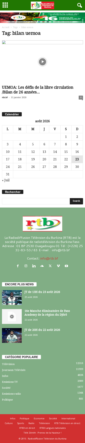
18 (20, 159)
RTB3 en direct (27, 427)
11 (20, 152)
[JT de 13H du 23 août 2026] (12, 297)
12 (33, 152)
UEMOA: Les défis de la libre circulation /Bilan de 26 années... (37, 89)
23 (77, 159)
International (68, 418)
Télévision (8, 364)
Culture (9, 423)
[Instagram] (27, 266)
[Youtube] (67, 266)
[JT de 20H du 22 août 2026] (12, 335)
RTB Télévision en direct (67, 423)
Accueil (5, 27)
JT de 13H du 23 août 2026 (42, 291)
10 (7, 152)
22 (66, 159)
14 (55, 152)
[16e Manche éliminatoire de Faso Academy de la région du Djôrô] (12, 316)
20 (44, 159)
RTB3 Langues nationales (53, 427)
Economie (39, 418)
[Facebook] (19, 266)
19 (33, 159)
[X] (51, 266)
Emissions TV (10, 381)
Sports (20, 423)
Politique (7, 399)
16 (77, 152)
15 (66, 152)
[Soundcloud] (43, 266)
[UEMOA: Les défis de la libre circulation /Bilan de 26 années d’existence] (42, 62)
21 (55, 159)
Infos (5, 375)
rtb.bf (5, 97)
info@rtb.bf (49, 258)
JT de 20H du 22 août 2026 (42, 329)
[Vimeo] (59, 266)
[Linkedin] (35, 266)
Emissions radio (11, 393)
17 (7, 159)
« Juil (5, 180)
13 (44, 152)
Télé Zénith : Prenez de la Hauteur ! (42, 432)
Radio (31, 423)
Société (6, 387)
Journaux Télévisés (13, 370)
